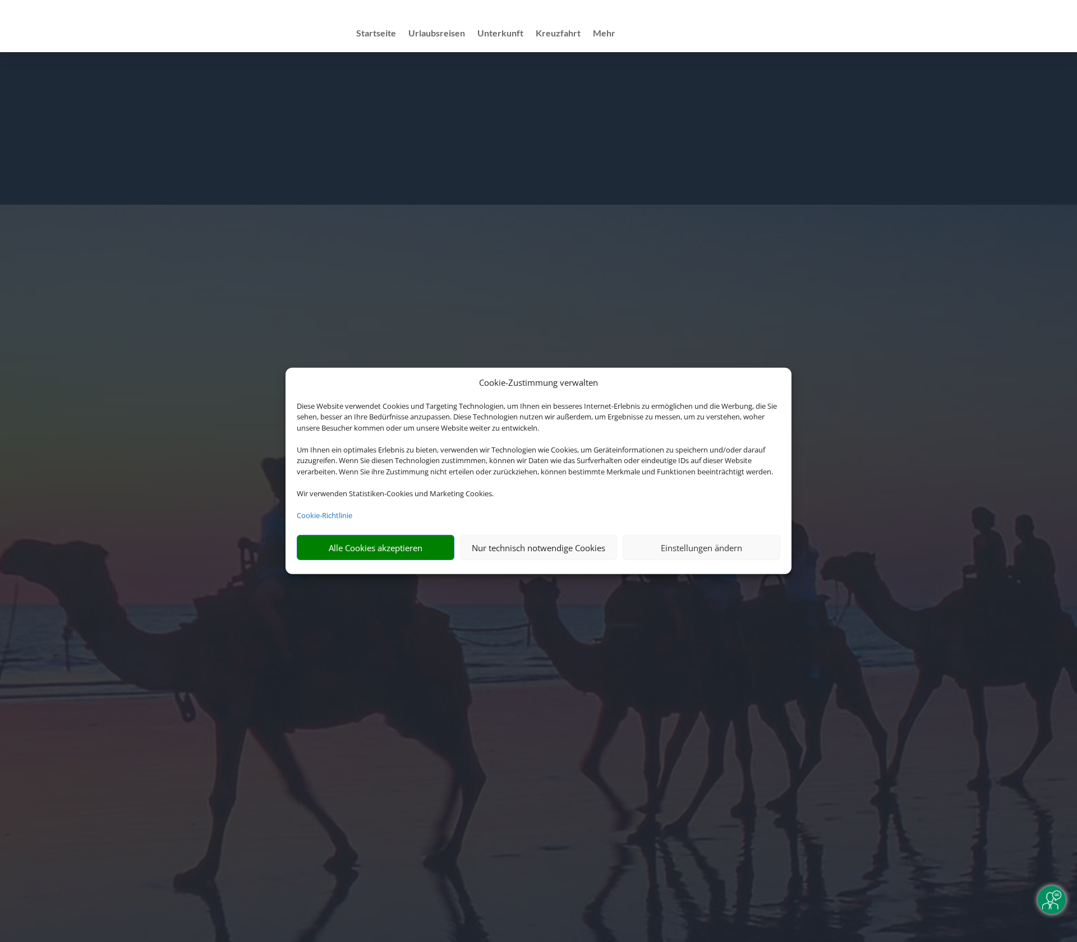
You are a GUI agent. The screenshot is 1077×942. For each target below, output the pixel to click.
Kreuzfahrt (558, 33)
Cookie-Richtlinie (324, 515)
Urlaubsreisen (436, 33)
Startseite (376, 33)
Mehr (604, 33)
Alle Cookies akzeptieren (375, 547)
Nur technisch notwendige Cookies (538, 547)
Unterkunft (500, 33)
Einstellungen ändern (701, 547)
